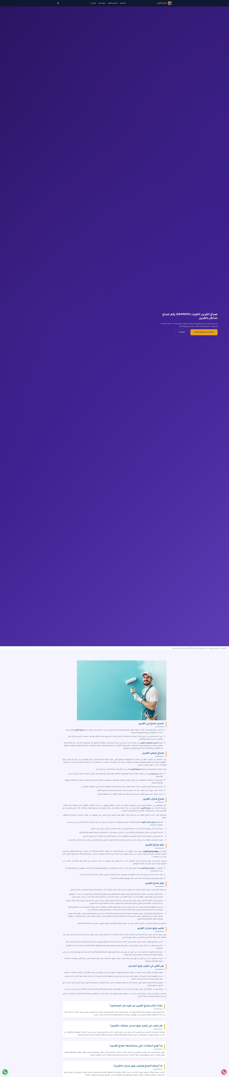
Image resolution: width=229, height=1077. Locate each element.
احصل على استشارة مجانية (204, 332)
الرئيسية (123, 3)
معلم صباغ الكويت (150, 851)
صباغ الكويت (153, 774)
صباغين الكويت (112, 3)
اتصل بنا (93, 3)
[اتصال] (223, 1071)
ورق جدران (101, 3)
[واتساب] (5, 1071)
